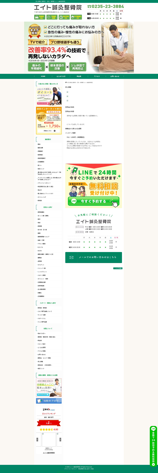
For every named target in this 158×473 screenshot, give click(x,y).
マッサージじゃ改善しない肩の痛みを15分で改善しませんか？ (49, 178)
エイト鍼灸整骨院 (75, 467)
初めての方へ (42, 333)
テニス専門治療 (42, 322)
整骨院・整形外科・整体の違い (47, 337)
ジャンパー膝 (42, 268)
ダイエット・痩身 (43, 278)
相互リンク (41, 169)
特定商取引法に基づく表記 (45, 186)
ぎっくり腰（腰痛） (43, 215)
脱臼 (39, 219)
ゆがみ (40, 250)
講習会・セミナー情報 (44, 358)
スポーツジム (42, 318)
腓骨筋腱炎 (41, 212)
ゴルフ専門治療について (45, 311)
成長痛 (40, 261)
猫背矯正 (40, 154)
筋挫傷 (40, 226)
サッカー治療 (42, 315)
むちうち (40, 247)
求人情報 (40, 361)
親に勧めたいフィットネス (45, 193)
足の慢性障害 (42, 289)
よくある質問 (42, 347)
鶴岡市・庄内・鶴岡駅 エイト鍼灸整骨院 (53, 1)
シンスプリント (42, 271)
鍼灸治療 (40, 147)
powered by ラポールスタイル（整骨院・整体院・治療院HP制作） (79, 472)
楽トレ (40, 165)
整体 (39, 144)
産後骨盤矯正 (42, 158)
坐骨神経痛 (41, 285)
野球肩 (40, 200)
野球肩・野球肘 (42, 308)
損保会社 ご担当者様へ (45, 365)
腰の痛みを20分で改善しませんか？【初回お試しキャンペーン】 (49, 173)
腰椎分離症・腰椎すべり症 (45, 254)
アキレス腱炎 (42, 243)
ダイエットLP (42, 197)
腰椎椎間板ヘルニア (43, 236)
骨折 (39, 222)
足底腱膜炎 (41, 161)
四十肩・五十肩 (42, 229)
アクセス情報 (42, 351)
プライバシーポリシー (44, 183)
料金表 (40, 340)
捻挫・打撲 (41, 240)
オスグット (41, 264)
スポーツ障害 (42, 275)
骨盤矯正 (40, 151)
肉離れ (40, 293)
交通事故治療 (42, 282)
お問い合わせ (42, 354)
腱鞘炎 (40, 257)
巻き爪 (40, 190)
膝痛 (39, 233)
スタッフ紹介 (42, 344)
